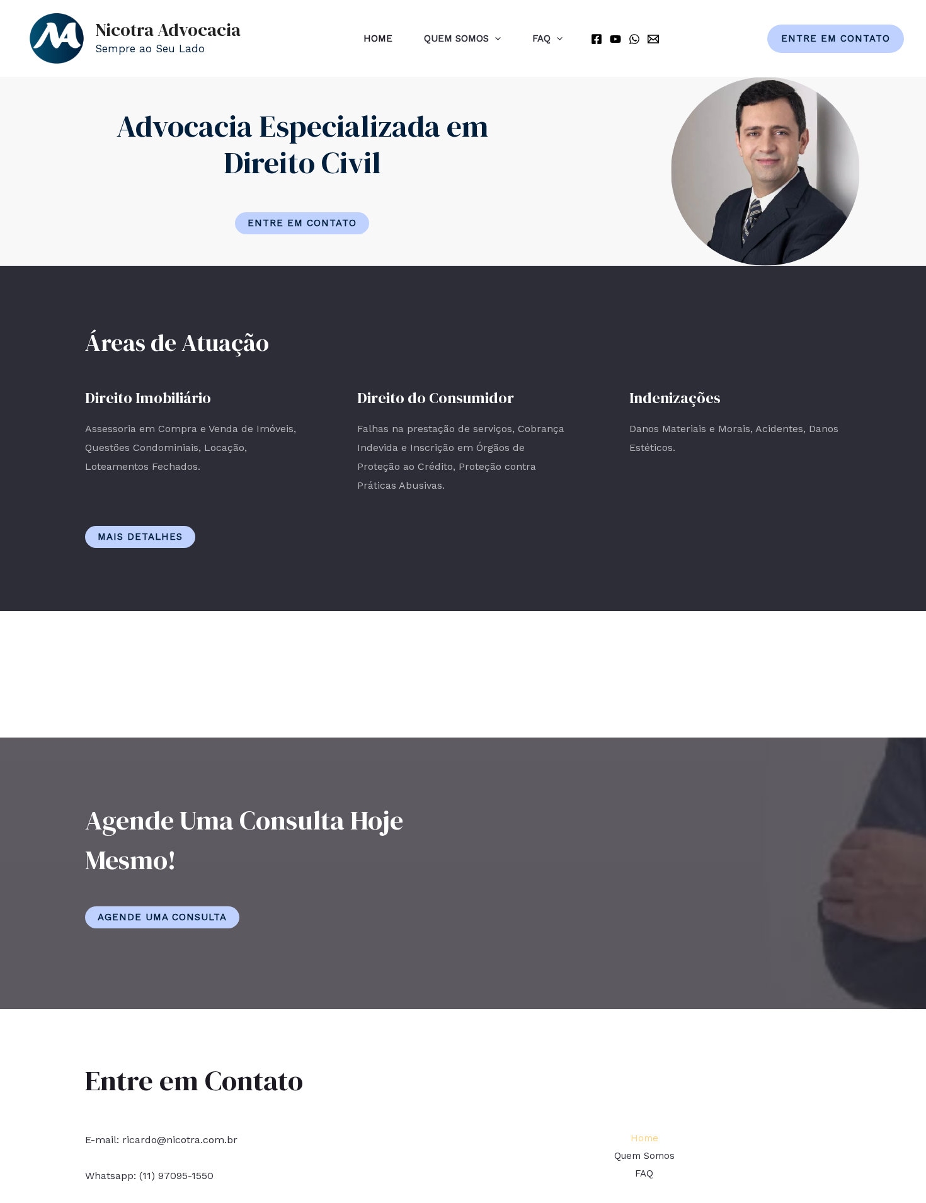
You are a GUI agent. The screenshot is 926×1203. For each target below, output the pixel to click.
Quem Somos (456, 38)
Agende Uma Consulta (162, 917)
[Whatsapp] (634, 39)
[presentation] (495, 38)
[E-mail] (653, 39)
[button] (302, 223)
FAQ (541, 38)
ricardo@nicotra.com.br (179, 1140)
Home (377, 38)
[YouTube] (615, 39)
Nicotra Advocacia (168, 30)
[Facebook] (596, 39)
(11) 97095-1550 (176, 1176)
